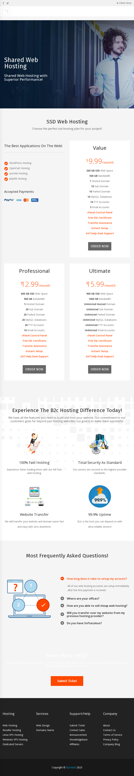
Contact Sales (77, 730)
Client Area (125, 3)
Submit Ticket (67, 681)
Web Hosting (10, 725)
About (106, 725)
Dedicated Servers (13, 744)
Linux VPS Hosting (13, 734)
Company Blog (111, 744)
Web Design (43, 725)
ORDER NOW (100, 246)
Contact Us (109, 730)
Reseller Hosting (12, 730)
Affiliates (74, 744)
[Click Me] (3, 3)
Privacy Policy (110, 739)
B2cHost (71, 767)
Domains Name (45, 730)
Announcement (78, 734)
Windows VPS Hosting (15, 739)
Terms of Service (112, 734)
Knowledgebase (79, 739)
